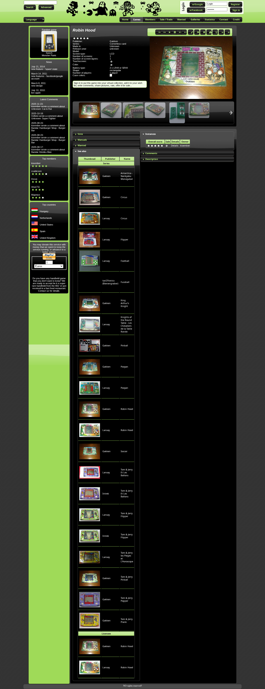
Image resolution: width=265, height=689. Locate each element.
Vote (80, 134)
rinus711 (35, 187)
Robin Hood (127, 409)
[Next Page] (231, 112)
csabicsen (36, 171)
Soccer (124, 451)
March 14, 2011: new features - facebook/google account (47, 76)
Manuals (82, 139)
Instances (150, 134)
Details (174, 145)
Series (106, 163)
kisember (36, 163)
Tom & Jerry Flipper (126, 515)
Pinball (124, 345)
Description (151, 159)
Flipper (124, 239)
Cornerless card (118, 44)
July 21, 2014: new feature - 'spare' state (44, 67)
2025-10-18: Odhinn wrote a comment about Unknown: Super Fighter (47, 116)
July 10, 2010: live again (38, 91)
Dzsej (34, 179)
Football (125, 260)
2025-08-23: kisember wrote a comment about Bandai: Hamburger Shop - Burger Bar (48, 127)
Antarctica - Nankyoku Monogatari (127, 176)
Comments (151, 153)
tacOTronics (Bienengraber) (110, 282)
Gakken (106, 176)
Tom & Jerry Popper (126, 599)
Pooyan (124, 366)
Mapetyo (35, 195)
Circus (124, 197)
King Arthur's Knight (125, 303)
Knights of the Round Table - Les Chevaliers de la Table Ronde (126, 324)
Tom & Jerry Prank (126, 620)
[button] (30, 7)
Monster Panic (49, 55)
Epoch (49, 53)
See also (82, 151)
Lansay (106, 218)
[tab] (106, 134)
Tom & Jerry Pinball (126, 578)
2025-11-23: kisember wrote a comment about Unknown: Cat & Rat (48, 106)
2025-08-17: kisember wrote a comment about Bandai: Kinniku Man (48, 149)
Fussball (125, 282)
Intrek (105, 493)
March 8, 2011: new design (38, 84)
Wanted (82, 145)
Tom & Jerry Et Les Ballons (126, 472)
